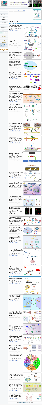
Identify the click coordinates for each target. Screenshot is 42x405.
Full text (10, 30)
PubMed (16, 30)
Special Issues (3, 30)
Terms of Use (40, 403)
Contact (20, 8)
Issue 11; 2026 (3, 14)
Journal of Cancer (4, 40)
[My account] (40, 8)
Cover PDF (23, 10)
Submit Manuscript (11, 8)
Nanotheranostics (4, 42)
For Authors (5, 8)
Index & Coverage (3, 27)
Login (16, 8)
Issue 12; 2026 (3, 12)
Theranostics (4, 36)
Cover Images (3, 25)
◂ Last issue (11, 10)
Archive (19, 10)
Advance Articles (3, 22)
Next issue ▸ (15, 10)
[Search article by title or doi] (6, 32)
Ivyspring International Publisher (23, 402)
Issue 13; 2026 (3, 11)
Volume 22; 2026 (3, 19)
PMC (19, 30)
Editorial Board (3, 24)
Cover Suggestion (3, 29)
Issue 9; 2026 (3, 17)
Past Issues (2, 20)
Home (1, 8)
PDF (13, 30)
